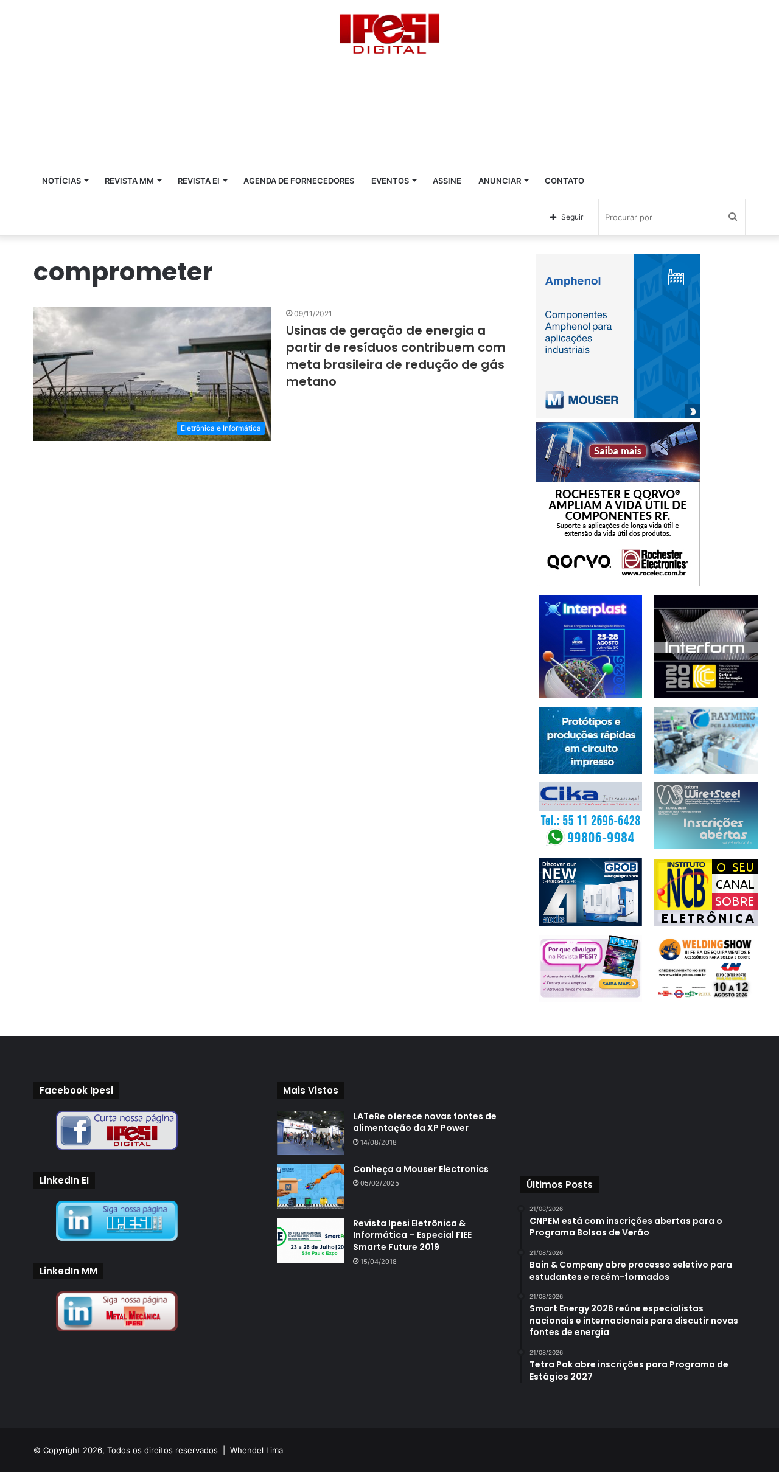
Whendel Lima (256, 1450)
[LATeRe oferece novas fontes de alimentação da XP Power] (310, 1133)
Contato (564, 181)
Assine (447, 181)
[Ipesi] (389, 30)
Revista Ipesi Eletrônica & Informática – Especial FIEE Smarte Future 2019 (412, 1235)
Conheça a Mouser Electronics (421, 1169)
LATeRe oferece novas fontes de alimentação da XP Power (425, 1122)
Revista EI (199, 181)
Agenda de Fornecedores (298, 181)
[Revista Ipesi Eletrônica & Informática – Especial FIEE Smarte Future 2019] (310, 1240)
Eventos (390, 181)
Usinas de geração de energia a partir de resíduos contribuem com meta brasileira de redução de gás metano (396, 356)
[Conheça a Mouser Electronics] (310, 1186)
